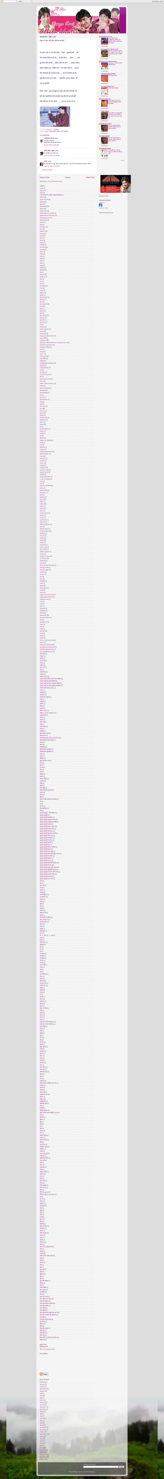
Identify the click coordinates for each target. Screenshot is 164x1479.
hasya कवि (43, 338)
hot (41, 370)
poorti (41, 510)
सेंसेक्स (41, 1283)
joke (41, 404)
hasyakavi (43, 340)
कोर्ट (41, 772)
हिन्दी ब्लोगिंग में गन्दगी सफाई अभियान (48, 1337)
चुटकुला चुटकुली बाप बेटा (46, 840)
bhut (41, 238)
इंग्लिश (41, 706)
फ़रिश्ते (41, 1003)
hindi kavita (43, 356)
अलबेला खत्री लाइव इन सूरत (47, 688)
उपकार (41, 717)
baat (41, 224)
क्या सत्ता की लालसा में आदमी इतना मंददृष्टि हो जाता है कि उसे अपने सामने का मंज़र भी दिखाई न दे (115, 53)
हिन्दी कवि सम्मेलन (44, 1328)
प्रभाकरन (42, 1001)
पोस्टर (41, 999)
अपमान (41, 663)
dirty (41, 263)
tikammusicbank (44, 617)
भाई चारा (42, 1062)
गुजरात (41, 792)
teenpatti (42, 608)
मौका (41, 1128)
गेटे (40, 801)
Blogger (92, 1472)
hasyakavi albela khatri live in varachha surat (53, 342)
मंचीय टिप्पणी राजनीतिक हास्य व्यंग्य (48, 1083)
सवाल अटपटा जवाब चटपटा (46, 1255)
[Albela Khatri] (100, 206)
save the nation (44, 569)
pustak (42, 515)
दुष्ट (40, 947)
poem (41, 499)
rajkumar (42, 522)
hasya (46, 131)
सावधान (41, 1262)
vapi (41, 626)
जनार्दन (41, 890)
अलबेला (41, 674)
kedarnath (43, 420)
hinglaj (42, 361)
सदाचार (41, 1235)
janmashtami (43, 399)
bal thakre (43, 227)
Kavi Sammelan (106, 99)
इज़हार (41, 708)
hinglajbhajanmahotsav (47, 363)
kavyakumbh (43, 417)
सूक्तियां (41, 1274)
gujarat (42, 317)
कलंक (41, 728)
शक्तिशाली (42, 1205)
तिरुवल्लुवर (42, 931)
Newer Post (44, 177)
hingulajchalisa (44, 367)
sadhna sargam (44, 551)
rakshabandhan (44, 531)
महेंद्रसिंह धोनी (43, 1103)
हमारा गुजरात (43, 1289)
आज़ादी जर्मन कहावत (45, 697)
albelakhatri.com (45, 217)
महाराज (41, 1096)
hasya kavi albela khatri (47, 336)
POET (41, 501)
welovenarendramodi (46, 644)
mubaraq (42, 458)
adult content (44, 199)
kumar (42, 431)
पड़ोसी (41, 978)
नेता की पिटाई (43, 974)
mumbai (42, 460)
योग (40, 1133)
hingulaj (42, 365)
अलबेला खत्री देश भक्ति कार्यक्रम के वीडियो (50, 685)
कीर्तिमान (42, 758)
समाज (41, 1237)
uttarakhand (43, 622)
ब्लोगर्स (41, 1060)
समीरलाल (42, 1242)
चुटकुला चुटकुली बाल (45, 844)
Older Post (90, 177)
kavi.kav (42, 411)
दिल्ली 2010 (43, 942)
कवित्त (41, 744)
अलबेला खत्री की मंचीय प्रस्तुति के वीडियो (50, 683)
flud (41, 279)
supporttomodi (44, 599)
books (41, 242)
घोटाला (41, 806)
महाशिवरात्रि (43, 1101)
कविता (41, 742)
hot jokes (42, 372)
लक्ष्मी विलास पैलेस (44, 1158)
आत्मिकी (42, 701)
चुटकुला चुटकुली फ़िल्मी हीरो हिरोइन (48, 862)
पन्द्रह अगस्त (43, 983)
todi (41, 619)
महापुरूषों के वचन (44, 1094)
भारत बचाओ (42, 1067)
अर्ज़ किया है (42, 672)
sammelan (43, 558)
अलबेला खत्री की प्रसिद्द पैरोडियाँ (47, 681)
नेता (41, 971)
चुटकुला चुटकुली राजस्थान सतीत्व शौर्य (49, 872)
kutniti (41, 433)
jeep (41, 401)
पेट (40, 994)
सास (41, 1265)
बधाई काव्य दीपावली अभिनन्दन (47, 1021)
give (41, 313)
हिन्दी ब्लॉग (65, 131)
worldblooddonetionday (47, 649)
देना (40, 949)
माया (41, 1105)
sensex (42, 574)
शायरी (41, 1217)
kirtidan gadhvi (44, 429)
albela (41, 208)
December (43, 1407)
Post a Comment (47, 170)
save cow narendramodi (47, 565)
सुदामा (41, 1271)
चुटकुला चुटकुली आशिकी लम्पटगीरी (48, 822)
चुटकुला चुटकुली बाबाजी (45, 842)
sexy (41, 579)
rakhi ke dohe (44, 529)
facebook (42, 276)
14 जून (41, 188)
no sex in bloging (45, 479)
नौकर (41, 976)
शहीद (41, 1210)
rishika (42, 542)
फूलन (41, 1006)
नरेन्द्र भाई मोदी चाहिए (113, 88)
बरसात (41, 1028)
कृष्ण (41, 765)
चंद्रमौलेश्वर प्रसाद (49, 138)
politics (42, 508)
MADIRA (42, 447)
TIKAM (42, 613)
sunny (41, 592)
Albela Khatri (102, 202)
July (41, 1393)
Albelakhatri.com (106, 36)
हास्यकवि (42, 1317)
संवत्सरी (41, 1253)
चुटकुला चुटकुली (44, 815)
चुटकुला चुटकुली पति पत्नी (46, 835)
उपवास (41, 719)
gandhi (42, 295)
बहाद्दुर (41, 1033)
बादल (41, 1037)
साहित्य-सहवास (105, 111)
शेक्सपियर (42, 1228)
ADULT (42, 197)
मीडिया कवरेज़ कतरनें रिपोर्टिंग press (48, 1112)
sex (41, 576)
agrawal (42, 201)
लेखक (41, 1169)
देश (40, 951)
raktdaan (42, 533)
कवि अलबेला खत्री (44, 733)
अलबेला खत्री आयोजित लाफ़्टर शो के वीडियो (50, 678)
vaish (41, 624)
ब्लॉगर (41, 1056)
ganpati (42, 299)
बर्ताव (41, 1031)
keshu (41, 422)
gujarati (42, 320)
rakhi (41, 526)
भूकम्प (41, 1074)
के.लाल (41, 767)
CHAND (42, 245)
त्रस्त (41, 933)
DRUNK (42, 270)
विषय (41, 1190)
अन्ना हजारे (42, 660)
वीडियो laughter (44, 1192)
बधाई (41, 1019)
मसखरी (41, 1090)
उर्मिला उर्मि (42, 722)
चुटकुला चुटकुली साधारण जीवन (47, 874)
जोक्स (41, 908)
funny (41, 290)
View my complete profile (47, 1349)
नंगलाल (41, 960)
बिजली (41, 1044)
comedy (42, 249)
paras (41, 488)
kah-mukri (43, 406)
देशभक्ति (42, 956)
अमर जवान (42, 667)
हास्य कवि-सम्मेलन (44, 1305)
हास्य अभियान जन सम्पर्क (46, 1299)
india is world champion (47, 383)
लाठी (41, 1162)
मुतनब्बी (41, 1117)
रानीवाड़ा (42, 1149)
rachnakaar (43, 520)
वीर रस (41, 1199)
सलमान (41, 1251)
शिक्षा (41, 1221)
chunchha (43, 247)
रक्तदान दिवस (43, 1135)
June (41, 1395)
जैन (40, 906)
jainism (42, 397)
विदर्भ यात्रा (42, 1180)
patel (41, 494)
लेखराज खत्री (43, 1171)
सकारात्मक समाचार (106, 148)
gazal (41, 306)
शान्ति (41, 1214)
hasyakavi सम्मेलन (45, 347)
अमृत (41, 669)
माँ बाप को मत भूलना (106, 123)
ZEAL (46, 161)
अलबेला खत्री (52, 131)
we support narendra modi (109, 49)
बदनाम (41, 1017)
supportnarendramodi (46, 597)
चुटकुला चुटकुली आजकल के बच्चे (48, 819)
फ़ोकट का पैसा (43, 1008)
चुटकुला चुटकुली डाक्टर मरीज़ (47, 828)
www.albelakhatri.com (46, 651)
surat (41, 601)
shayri (41, 585)
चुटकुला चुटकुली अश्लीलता (46, 817)
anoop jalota (43, 220)
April (41, 1423)
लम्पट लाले (42, 1160)
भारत (41, 1065)
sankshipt (42, 560)
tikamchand (43, 615)
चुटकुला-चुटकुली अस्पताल (46, 876)
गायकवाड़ (42, 781)
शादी (41, 1212)
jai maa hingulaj (44, 388)
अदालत (41, 658)
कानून (41, 753)
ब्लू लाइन (42, 1051)
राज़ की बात (42, 1144)
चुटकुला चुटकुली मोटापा (45, 849)
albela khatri (43, 211)
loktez (41, 442)
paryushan (43, 492)
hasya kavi (43, 333)
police (41, 506)
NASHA (42, 474)
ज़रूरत (41, 899)
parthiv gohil (43, 490)
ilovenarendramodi (45, 379)
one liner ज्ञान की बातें (45, 485)
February (42, 1382)
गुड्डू (41, 797)
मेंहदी (41, 1124)
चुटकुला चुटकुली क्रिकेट (45, 858)
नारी (41, 969)
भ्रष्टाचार (42, 1081)
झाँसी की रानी (43, 912)
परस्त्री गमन (43, 985)
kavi (41, 408)
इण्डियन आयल (43, 710)
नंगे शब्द (41, 962)
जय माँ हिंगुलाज (43, 894)
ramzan (42, 535)
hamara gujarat (44, 329)
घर (40, 803)
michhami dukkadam (46, 451)
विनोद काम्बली (43, 1185)
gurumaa (42, 322)
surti (41, 604)
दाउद (41, 937)
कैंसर (41, 769)
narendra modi (44, 470)
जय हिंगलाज (43, 897)
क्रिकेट (41, 774)
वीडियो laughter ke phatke (47, 1194)
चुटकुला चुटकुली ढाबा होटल (46, 831)
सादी (41, 1260)
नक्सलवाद (42, 958)
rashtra (42, 540)
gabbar (42, 292)
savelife (42, 572)
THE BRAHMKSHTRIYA (108, 74)
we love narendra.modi (47, 640)
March (42, 1400)
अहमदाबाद (42, 694)
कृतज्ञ (41, 763)
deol (41, 261)
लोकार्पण (42, 1174)
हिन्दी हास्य (42, 1339)
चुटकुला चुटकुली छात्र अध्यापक (47, 826)
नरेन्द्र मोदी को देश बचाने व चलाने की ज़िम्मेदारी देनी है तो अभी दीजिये (114, 102)
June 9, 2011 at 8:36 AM (51, 145)
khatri (41, 424)
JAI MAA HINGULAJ (107, 86)
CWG (41, 254)
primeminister (44, 513)
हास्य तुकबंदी (43, 1310)
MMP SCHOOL (44, 454)
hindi (41, 351)
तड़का (41, 926)
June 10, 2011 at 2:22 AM (52, 155)
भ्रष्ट (41, 1078)
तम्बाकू (41, 928)
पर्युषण (41, 987)
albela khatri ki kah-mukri (47, 215)
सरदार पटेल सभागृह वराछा (46, 1246)
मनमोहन (58, 131)
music (41, 463)
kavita (41, 413)
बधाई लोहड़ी (42, 1026)
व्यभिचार (42, 1203)
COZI (41, 251)
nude (41, 481)
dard (41, 256)
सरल (41, 1249)
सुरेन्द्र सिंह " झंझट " (49, 150)
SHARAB (42, 581)
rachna (42, 517)
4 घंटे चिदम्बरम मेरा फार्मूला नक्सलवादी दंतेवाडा (51, 195)
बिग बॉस (42, 1042)
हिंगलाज (41, 1324)
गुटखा (41, 794)
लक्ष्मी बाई (42, 1155)
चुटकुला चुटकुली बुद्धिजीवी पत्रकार (48, 869)
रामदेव (41, 1151)
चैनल (41, 881)
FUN (41, 288)
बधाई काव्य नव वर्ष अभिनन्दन (46, 1024)
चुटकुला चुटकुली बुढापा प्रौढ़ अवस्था (48, 867)
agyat (41, 204)
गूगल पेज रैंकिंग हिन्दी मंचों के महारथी (48, 799)
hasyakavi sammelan (46, 345)
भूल (40, 1076)
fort (41, 281)
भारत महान (42, 1069)
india (41, 381)
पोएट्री (41, 996)
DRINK (42, 267)
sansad (42, 563)
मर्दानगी (41, 1087)
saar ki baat (43, 549)
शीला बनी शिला (43, 1226)
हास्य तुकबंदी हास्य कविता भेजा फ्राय (48, 1312)
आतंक (41, 699)
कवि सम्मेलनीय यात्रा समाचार (47, 740)
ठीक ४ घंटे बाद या (44, 919)
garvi (41, 301)
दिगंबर (41, 940)
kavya (41, 415)
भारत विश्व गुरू (43, 1071)
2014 (41, 192)
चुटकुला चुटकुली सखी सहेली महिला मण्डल (50, 853)
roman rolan (43, 547)
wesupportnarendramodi (47, 647)
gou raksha (43, 315)
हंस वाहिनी (42, 1292)
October (42, 1386)
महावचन (42, 1099)
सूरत (41, 1278)
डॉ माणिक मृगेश (43, 921)
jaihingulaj (43, 390)
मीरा (62, 131)
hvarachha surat (45, 374)
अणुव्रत (42, 656)
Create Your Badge (103, 208)
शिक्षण (41, 1219)
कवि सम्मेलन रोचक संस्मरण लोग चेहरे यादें (49, 738)
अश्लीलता (42, 692)
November (43, 1409)
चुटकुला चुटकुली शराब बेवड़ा (46, 851)
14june (42, 190)
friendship (43, 286)
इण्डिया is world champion (47, 713)
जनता (41, 887)
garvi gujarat (43, 304)
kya (41, 435)
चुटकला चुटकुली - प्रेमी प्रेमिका (47, 812)
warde (41, 638)
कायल (41, 756)
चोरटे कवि (42, 885)
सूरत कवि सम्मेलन (44, 1280)
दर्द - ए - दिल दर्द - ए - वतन (46, 935)
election (42, 274)
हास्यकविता (42, 1321)
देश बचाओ (42, 953)
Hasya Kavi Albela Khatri (109, 61)
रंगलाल (41, 1137)
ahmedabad (43, 206)
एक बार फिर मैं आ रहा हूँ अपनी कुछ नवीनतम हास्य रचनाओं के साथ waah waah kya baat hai (115, 115)
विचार (41, 1178)
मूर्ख (40, 1121)
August (42, 1391)
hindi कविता (43, 358)
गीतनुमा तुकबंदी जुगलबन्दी (46, 790)
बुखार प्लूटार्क (43, 1046)
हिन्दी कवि (42, 1330)
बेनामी (41, 1049)
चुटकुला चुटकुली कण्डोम (45, 824)
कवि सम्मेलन (43, 735)
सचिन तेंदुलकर (43, 1233)
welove (42, 642)
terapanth (43, 610)
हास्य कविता (42, 1308)
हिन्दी (41, 1326)
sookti (41, 590)
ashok (41, 222)
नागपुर (41, 967)
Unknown (45, 1346)
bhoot (41, 236)
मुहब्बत (41, 1119)
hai (41, 324)
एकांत (41, 724)
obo (41, 483)
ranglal (42, 538)
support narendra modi (47, 594)
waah (41, 635)
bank (41, 229)
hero (41, 349)
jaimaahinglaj (44, 392)
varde (41, 629)
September (43, 1389)
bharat (42, 233)
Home (67, 177)
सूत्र (41, 1276)
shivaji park (43, 588)
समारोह (41, 1240)
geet (41, 308)
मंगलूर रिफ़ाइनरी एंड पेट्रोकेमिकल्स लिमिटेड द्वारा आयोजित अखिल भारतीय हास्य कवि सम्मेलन (115, 40)
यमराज (41, 1131)
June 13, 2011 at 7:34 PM (52, 166)
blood (41, 240)
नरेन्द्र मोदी (42, 965)
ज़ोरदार (41, 910)
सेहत (41, 1285)
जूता (41, 903)
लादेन (41, 1165)
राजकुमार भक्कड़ (44, 1146)
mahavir (42, 449)
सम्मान (41, 1244)
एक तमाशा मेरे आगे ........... (114, 75)
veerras (42, 631)
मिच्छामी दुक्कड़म (43, 1110)
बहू (40, 1035)
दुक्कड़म (42, 944)
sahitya (42, 554)
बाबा (41, 1040)
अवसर (41, 690)
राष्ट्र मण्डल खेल (44, 1153)
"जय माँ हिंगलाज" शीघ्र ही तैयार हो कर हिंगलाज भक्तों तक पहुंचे (115, 151)
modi (41, 456)
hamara (42, 326)
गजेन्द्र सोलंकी (43, 778)
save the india (44, 567)
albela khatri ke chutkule (47, 213)
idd (41, 376)
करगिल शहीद (43, 726)
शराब (41, 1208)
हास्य (41, 1294)
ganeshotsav (43, 297)
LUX (41, 445)
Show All (122, 160)
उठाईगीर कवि (43, 715)
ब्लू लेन (41, 1053)
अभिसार (41, 665)
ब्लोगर (41, 1058)
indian (41, 385)
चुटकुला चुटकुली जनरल (45, 860)
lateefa (42, 438)
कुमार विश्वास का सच (45, 760)
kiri (40, 426)
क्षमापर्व (41, 776)
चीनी (41, 810)
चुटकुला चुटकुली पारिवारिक (46, 838)
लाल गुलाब (42, 1167)
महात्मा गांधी (42, 1092)
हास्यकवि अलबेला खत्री (45, 1319)
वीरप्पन (41, 1201)
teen (41, 606)
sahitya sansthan (45, 556)
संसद (41, 1258)
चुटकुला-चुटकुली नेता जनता (46, 878)
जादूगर (41, 901)
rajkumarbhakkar (45, 524)
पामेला (41, 992)
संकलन (41, 1230)
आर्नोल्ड (41, 703)
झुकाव (41, 915)
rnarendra (43, 545)
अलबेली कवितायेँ (105, 136)
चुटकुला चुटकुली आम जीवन (46, 856)
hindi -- (42, 354)
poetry (42, 504)
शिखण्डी (42, 1224)
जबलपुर (41, 892)
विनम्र (41, 1183)
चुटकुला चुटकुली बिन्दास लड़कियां (47, 847)
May (41, 1398)
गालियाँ (41, 785)
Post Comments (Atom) (55, 181)
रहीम (41, 1142)
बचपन (41, 1015)
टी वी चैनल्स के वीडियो (45, 917)
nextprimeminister (45, 476)
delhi (41, 258)
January (42, 1384)
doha (41, 265)
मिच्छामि (41, 1108)
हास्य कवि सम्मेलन (44, 1301)
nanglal (42, 465)
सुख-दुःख (42, 1269)
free (41, 283)
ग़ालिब (41, 783)
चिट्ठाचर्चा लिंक (43, 808)
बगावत (41, 1012)
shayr (41, 583)
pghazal (42, 497)
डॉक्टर (41, 924)
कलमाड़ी (42, 731)
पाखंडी (41, 990)
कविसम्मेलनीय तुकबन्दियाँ (45, 749)
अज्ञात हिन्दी (42, 654)
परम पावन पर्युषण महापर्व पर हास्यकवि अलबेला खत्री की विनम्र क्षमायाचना (114, 127)
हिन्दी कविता (42, 1333)
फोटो (41, 1010)
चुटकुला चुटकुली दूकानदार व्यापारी (48, 833)
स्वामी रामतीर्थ (43, 1287)
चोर (40, 883)
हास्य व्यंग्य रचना (44, 1296)
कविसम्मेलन (42, 747)
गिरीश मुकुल (42, 788)
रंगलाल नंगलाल (43, 1140)
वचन (41, 1176)
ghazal (42, 311)
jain (41, 395)
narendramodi (44, 472)
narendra (42, 467)
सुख (41, 1267)
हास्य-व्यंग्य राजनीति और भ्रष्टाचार (48, 1315)
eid (41, 272)
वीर (40, 1196)
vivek (41, 633)
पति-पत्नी (42, 981)
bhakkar (42, 231)
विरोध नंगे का (43, 1187)
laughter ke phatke (45, 440)
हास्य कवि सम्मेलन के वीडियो (46, 1303)
